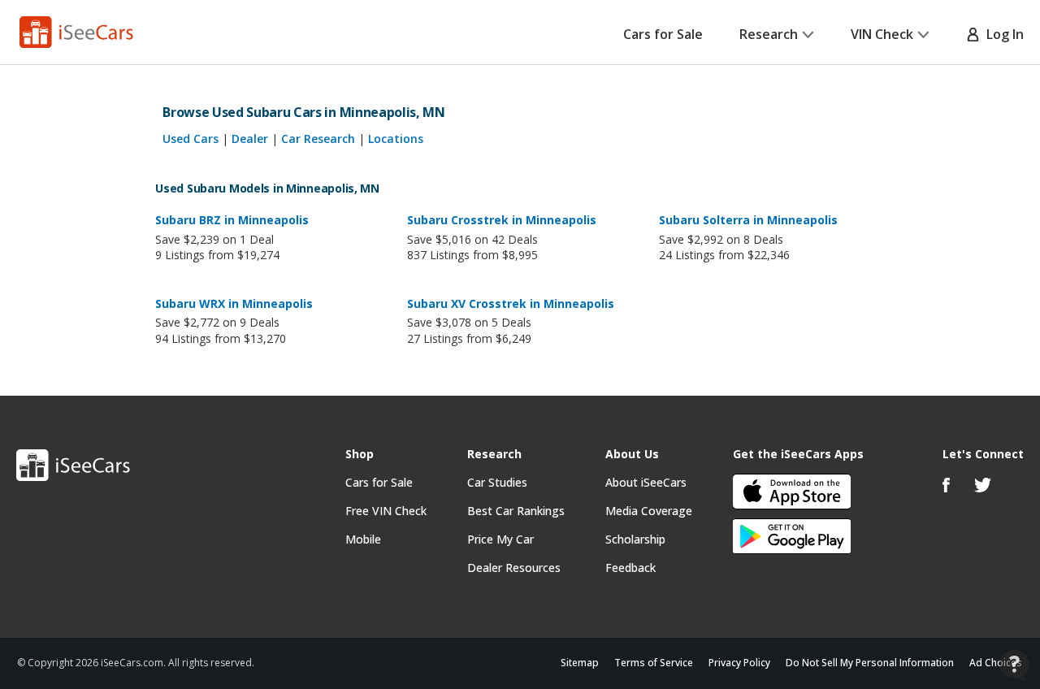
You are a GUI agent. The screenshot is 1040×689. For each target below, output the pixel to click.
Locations (395, 138)
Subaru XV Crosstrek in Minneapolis (510, 303)
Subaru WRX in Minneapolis (234, 303)
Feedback (630, 567)
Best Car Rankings (516, 510)
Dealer (250, 138)
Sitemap (580, 663)
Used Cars (190, 138)
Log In (1002, 34)
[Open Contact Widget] (1014, 665)
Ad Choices (995, 663)
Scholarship (635, 539)
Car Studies (497, 482)
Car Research (318, 138)
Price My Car (500, 539)
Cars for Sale (663, 34)
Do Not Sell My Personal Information (870, 663)
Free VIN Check (386, 510)
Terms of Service (653, 663)
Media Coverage (648, 510)
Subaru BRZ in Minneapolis (232, 220)
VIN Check (882, 34)
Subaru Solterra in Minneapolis (748, 220)
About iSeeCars (646, 482)
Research (768, 34)
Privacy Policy (739, 663)
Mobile (363, 539)
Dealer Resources (514, 567)
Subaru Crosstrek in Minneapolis (501, 220)
